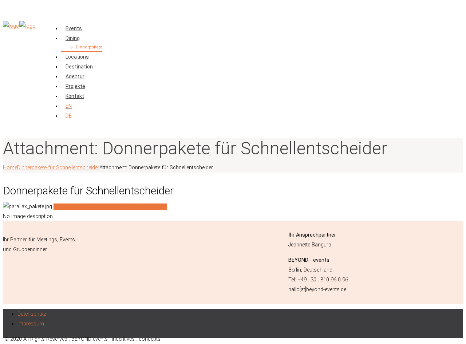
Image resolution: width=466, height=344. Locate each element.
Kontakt (75, 96)
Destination (79, 67)
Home (10, 168)
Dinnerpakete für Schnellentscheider (58, 168)
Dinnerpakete (89, 47)
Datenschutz (31, 314)
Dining (73, 38)
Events (74, 28)
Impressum (30, 324)
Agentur (75, 76)
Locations (77, 57)
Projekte (75, 86)
